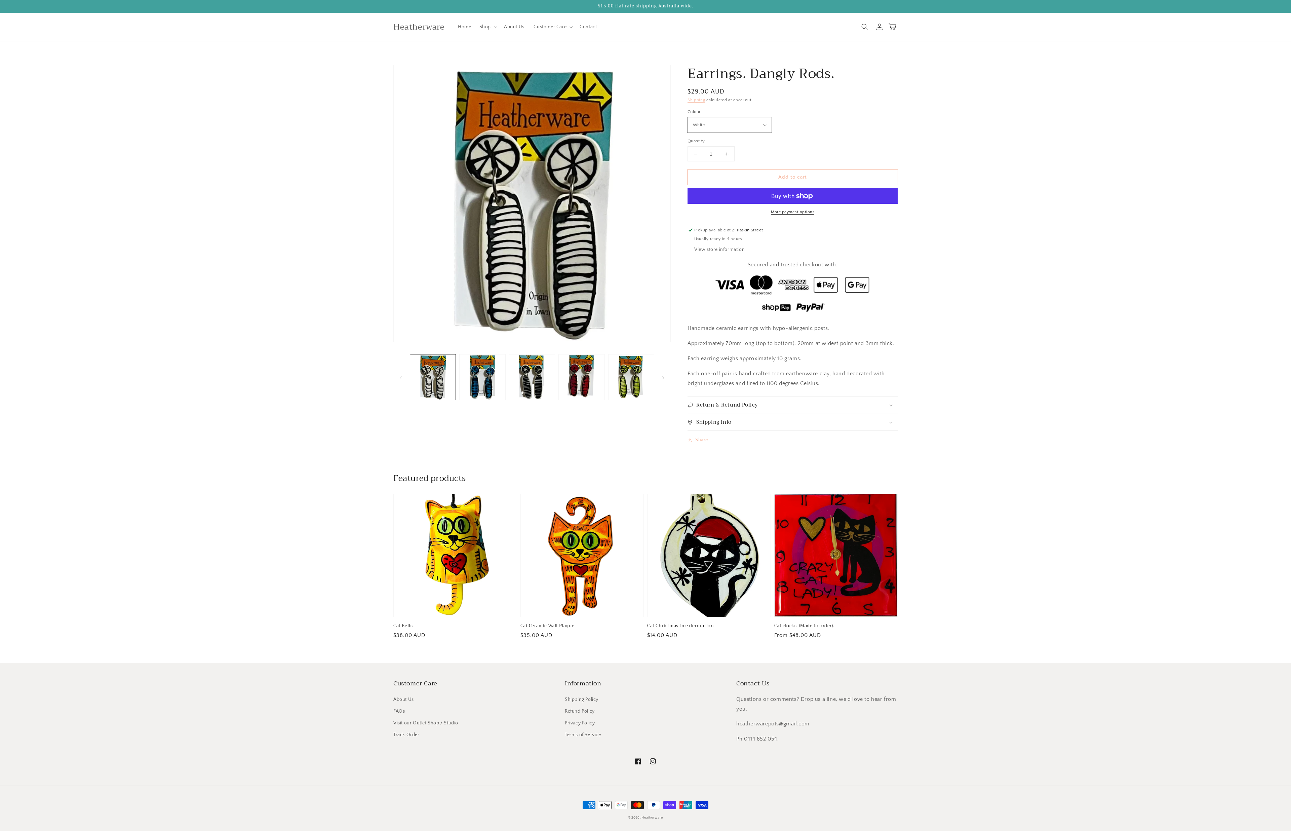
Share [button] (701, 440)
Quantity (696, 141)
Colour (694, 111)
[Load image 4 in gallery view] (581, 377)
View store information (719, 249)
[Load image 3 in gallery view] (532, 377)
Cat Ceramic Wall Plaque (547, 626)
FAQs (399, 711)
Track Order (406, 735)
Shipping (696, 100)
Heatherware (652, 818)
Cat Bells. (403, 626)
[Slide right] (663, 377)
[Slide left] (400, 377)
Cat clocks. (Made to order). (804, 626)
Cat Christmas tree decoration (680, 626)
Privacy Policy (580, 723)
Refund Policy (580, 711)
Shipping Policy (581, 699)
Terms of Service (583, 735)
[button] (487, 27)
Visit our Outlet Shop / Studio (425, 723)
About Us (403, 699)
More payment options (792, 212)
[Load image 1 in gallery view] (433, 377)
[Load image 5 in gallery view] (631, 377)
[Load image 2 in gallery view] (482, 377)
